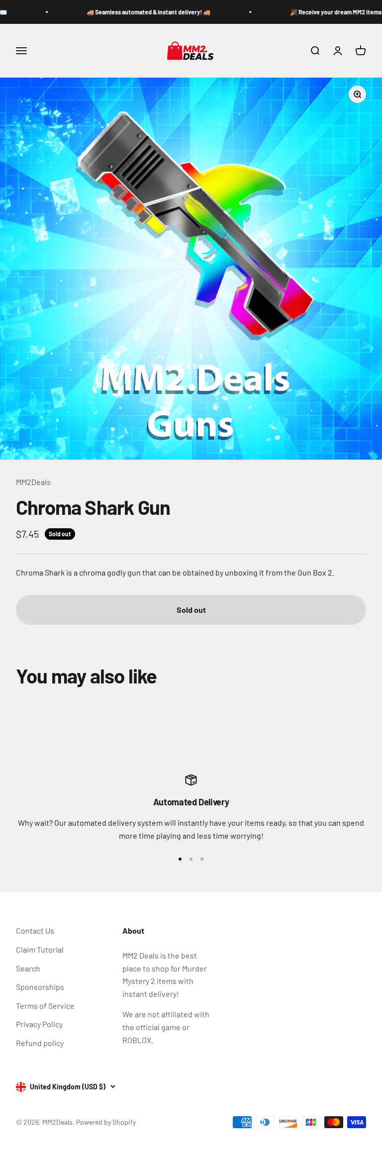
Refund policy (40, 1043)
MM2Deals (33, 481)
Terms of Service (45, 1005)
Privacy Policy (39, 1024)
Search (28, 968)
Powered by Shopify (106, 1122)
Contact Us (35, 930)
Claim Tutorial (40, 949)
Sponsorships (40, 986)
